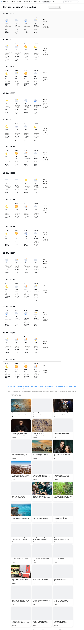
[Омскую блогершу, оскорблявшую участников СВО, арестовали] (63, 512)
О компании (6, 629)
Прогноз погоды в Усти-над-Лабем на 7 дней (65, 386)
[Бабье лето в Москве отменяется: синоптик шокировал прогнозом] (63, 554)
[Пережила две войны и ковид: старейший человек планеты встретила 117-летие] (21, 554)
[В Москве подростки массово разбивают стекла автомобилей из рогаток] (21, 408)
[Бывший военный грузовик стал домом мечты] (42, 596)
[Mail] (2, 1)
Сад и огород (54, 388)
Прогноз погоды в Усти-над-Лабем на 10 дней (27, 388)
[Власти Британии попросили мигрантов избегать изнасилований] (42, 450)
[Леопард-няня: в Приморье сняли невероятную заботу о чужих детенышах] (63, 491)
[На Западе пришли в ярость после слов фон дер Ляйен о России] (21, 450)
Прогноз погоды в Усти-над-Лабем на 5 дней (42, 386)
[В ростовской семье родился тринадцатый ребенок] (42, 575)
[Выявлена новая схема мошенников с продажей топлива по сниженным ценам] (42, 491)
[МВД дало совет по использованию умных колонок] (21, 617)
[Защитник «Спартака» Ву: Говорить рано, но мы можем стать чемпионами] (42, 617)
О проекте (34, 629)
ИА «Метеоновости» (79, 629)
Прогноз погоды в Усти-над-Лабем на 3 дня (18, 386)
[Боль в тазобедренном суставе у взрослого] (42, 554)
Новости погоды (45, 388)
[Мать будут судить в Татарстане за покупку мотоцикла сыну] (42, 533)
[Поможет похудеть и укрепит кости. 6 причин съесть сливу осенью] (63, 471)
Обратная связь (66, 629)
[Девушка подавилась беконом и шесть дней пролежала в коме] (63, 533)
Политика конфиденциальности (43, 629)
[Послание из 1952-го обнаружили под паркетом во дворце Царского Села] (42, 429)
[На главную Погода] (6, 1)
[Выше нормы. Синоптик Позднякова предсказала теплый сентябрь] (63, 575)
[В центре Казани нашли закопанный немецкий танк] (42, 408)
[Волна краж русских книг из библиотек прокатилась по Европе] (63, 596)
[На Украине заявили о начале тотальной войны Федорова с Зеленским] (21, 429)
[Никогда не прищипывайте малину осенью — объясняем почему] (21, 533)
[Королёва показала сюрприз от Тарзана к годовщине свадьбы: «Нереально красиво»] (63, 450)
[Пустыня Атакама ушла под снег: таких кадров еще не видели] (21, 471)
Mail (2, 629)
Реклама (11, 629)
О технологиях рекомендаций (55, 629)
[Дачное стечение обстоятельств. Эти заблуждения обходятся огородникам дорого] (21, 491)
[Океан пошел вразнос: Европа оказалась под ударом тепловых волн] (21, 512)
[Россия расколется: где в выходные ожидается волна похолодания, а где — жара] (42, 512)
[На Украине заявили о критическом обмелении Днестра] (63, 617)
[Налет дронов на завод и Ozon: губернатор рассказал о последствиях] (21, 575)
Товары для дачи (64, 388)
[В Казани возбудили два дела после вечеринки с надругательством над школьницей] (63, 429)
